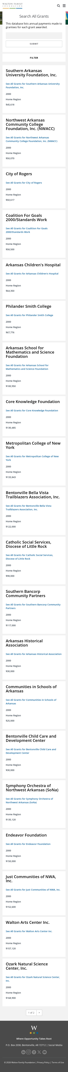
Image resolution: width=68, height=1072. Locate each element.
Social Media (55, 1045)
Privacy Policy (43, 1062)
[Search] (58, 5)
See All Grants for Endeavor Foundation (28, 844)
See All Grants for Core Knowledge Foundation (32, 410)
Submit (34, 44)
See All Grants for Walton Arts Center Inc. (29, 931)
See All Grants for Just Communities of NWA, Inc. (33, 889)
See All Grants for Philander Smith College (29, 315)
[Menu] (64, 5)
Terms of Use (58, 1062)
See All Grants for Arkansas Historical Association (34, 654)
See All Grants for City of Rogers (24, 182)
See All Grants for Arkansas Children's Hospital (32, 273)
